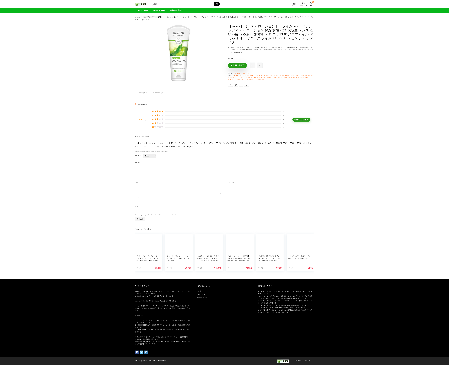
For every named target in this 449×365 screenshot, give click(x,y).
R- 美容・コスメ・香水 (152, 17)
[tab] (142, 92)
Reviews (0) (158, 93)
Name (137, 198)
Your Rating (138, 155)
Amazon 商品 (159, 10)
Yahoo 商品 (142, 10)
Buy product (237, 65)
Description (143, 93)
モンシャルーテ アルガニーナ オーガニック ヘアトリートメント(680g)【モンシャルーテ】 (178, 258)
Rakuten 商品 (175, 10)
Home (137, 17)
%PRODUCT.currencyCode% (298, 77)
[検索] (217, 4)
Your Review (138, 162)
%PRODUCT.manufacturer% (238, 79)
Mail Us (307, 360)
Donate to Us (202, 298)
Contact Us (201, 294)
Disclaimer (297, 360)
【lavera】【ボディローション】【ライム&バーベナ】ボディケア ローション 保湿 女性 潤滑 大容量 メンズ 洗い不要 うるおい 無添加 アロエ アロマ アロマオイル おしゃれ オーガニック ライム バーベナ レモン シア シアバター (270, 76)
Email (137, 206)
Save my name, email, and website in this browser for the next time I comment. (159, 215)
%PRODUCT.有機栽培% (256, 79)
